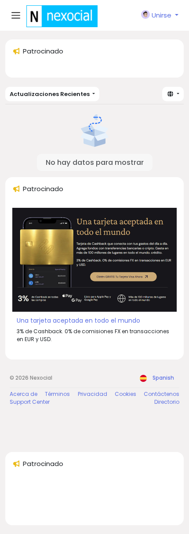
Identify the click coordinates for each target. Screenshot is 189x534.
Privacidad (92, 394)
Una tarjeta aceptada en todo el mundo (78, 320)
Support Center (30, 402)
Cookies (125, 394)
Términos (57, 394)
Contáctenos (161, 394)
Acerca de (23, 394)
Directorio (166, 402)
